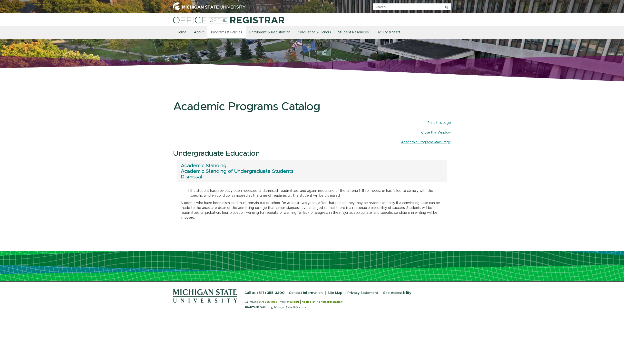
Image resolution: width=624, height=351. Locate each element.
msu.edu (293, 302)
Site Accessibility (397, 293)
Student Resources (353, 32)
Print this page (439, 123)
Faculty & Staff (388, 32)
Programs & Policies (226, 32)
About (199, 32)
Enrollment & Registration (269, 32)
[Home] (228, 20)
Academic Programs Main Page (426, 142)
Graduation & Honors (314, 32)
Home (181, 32)
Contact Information (305, 293)
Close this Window (436, 132)
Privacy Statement (362, 293)
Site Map (335, 293)
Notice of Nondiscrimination (322, 302)
